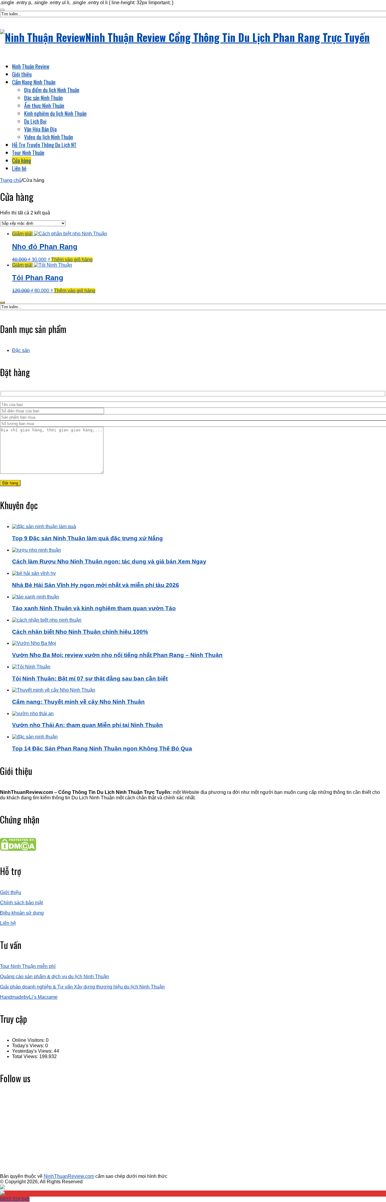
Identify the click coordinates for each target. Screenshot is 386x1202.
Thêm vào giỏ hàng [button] (72, 259)
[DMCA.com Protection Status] (18, 849)
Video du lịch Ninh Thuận (48, 137)
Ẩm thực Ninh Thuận (44, 105)
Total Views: (25, 1056)
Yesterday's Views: (33, 1051)
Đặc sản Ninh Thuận (43, 98)
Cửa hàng (21, 160)
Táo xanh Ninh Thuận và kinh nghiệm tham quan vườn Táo (94, 608)
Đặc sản (21, 350)
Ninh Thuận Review (30, 66)
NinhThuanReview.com (69, 1176)
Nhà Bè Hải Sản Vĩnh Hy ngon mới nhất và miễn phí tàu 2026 (95, 585)
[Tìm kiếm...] (2, 10)
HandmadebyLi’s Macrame (29, 997)
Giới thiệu (22, 74)
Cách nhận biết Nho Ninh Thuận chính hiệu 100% (80, 632)
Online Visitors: (29, 1040)
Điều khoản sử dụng (22, 912)
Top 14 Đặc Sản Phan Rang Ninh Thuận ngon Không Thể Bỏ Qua (102, 748)
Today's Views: (28, 1045)
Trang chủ (10, 180)
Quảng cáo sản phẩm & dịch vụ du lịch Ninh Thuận (54, 976)
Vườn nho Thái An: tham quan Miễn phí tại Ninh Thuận (87, 725)
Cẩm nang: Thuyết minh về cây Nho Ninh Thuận (78, 702)
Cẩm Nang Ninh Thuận (33, 82)
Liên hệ (19, 168)
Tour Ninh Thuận (28, 153)
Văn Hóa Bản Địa (40, 129)
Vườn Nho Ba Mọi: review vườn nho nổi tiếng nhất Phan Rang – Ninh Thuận (117, 655)
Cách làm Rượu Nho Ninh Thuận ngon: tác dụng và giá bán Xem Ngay (109, 561)
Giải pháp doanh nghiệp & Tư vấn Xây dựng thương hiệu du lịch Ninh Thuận (82, 986)
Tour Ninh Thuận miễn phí (27, 966)
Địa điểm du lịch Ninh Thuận (51, 90)
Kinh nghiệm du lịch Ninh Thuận (55, 113)
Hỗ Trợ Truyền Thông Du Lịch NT (44, 145)
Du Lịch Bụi (35, 121)
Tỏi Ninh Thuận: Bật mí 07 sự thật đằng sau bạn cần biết (90, 678)
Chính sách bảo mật (21, 902)
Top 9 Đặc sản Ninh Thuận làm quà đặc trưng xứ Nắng (87, 538)
